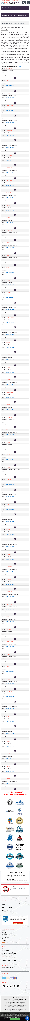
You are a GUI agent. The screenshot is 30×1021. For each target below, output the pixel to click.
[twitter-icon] (7, 986)
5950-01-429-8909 (10, 185)
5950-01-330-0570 (10, 497)
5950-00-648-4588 (10, 297)
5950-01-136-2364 (10, 509)
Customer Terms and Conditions (9, 959)
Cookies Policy (5, 950)
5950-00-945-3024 (10, 472)
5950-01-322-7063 (10, 721)
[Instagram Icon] (3, 986)
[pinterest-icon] (14, 986)
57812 (19, 66)
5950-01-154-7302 (10, 285)
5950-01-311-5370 (10, 634)
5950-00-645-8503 (10, 434)
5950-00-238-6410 (10, 422)
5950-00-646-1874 (10, 559)
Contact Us (4, 934)
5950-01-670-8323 (10, 596)
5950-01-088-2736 (10, 571)
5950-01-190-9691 (10, 347)
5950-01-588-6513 (10, 646)
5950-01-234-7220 (10, 222)
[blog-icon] (18, 986)
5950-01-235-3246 (10, 98)
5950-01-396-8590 (10, 210)
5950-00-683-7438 (10, 384)
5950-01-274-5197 (10, 484)
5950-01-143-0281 (10, 522)
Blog (3, 935)
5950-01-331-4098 (10, 235)
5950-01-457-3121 (10, 733)
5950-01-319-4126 (10, 85)
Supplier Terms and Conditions (9, 960)
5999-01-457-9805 (10, 397)
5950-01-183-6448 (10, 110)
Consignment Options (7, 969)
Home (3, 23)
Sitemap (4, 940)
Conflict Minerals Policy (7, 952)
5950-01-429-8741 (10, 310)
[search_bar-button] (24, 2)
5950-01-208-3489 (10, 409)
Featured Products (6, 939)
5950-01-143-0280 (10, 372)
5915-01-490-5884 (10, 546)
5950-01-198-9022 (10, 534)
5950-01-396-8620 (10, 459)
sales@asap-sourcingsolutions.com (14, 910)
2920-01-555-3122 (10, 73)
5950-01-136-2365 (10, 621)
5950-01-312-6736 (10, 147)
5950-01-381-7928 (10, 123)
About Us (4, 932)
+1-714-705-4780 (12, 907)
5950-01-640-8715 (10, 197)
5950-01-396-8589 (10, 771)
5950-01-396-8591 (10, 684)
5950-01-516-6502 (10, 609)
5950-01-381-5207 (10, 160)
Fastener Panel (5, 937)
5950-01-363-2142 (10, 709)
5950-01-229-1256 (10, 172)
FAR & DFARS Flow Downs (8, 967)
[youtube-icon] (10, 986)
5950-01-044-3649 (10, 758)
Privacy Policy (5, 949)
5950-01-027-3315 (10, 247)
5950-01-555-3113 (10, 135)
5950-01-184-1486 (10, 334)
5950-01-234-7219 (10, 447)
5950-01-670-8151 (10, 696)
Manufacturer (9, 23)
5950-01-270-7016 (10, 260)
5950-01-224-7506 (10, 359)
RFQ (15, 78)
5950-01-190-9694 (10, 272)
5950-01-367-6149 (10, 322)
